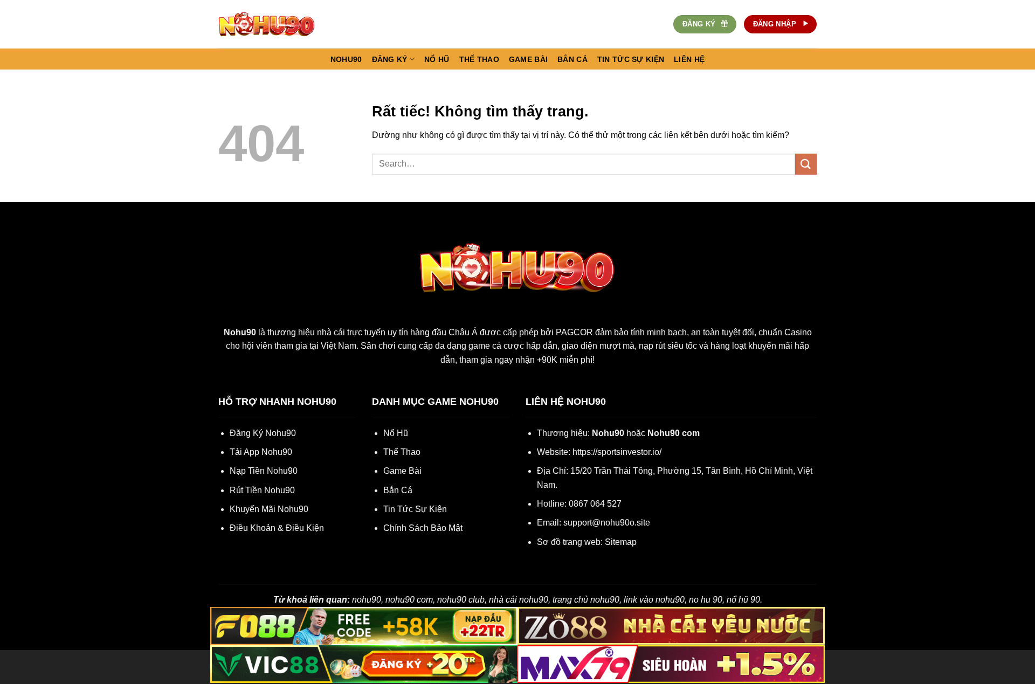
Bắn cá (572, 59)
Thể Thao (401, 452)
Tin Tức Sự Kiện (415, 509)
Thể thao (479, 59)
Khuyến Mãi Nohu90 (269, 509)
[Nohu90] (272, 24)
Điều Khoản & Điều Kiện (277, 528)
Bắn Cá (397, 490)
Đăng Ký (390, 59)
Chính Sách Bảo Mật (423, 528)
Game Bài (402, 470)
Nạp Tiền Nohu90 (264, 470)
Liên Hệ (689, 59)
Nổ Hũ (395, 433)
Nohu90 (346, 59)
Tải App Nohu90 (261, 452)
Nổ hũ (436, 59)
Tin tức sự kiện (630, 59)
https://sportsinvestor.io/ (616, 452)
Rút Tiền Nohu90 (262, 490)
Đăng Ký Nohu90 (263, 433)
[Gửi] (806, 164)
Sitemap (621, 542)
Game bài (528, 59)
